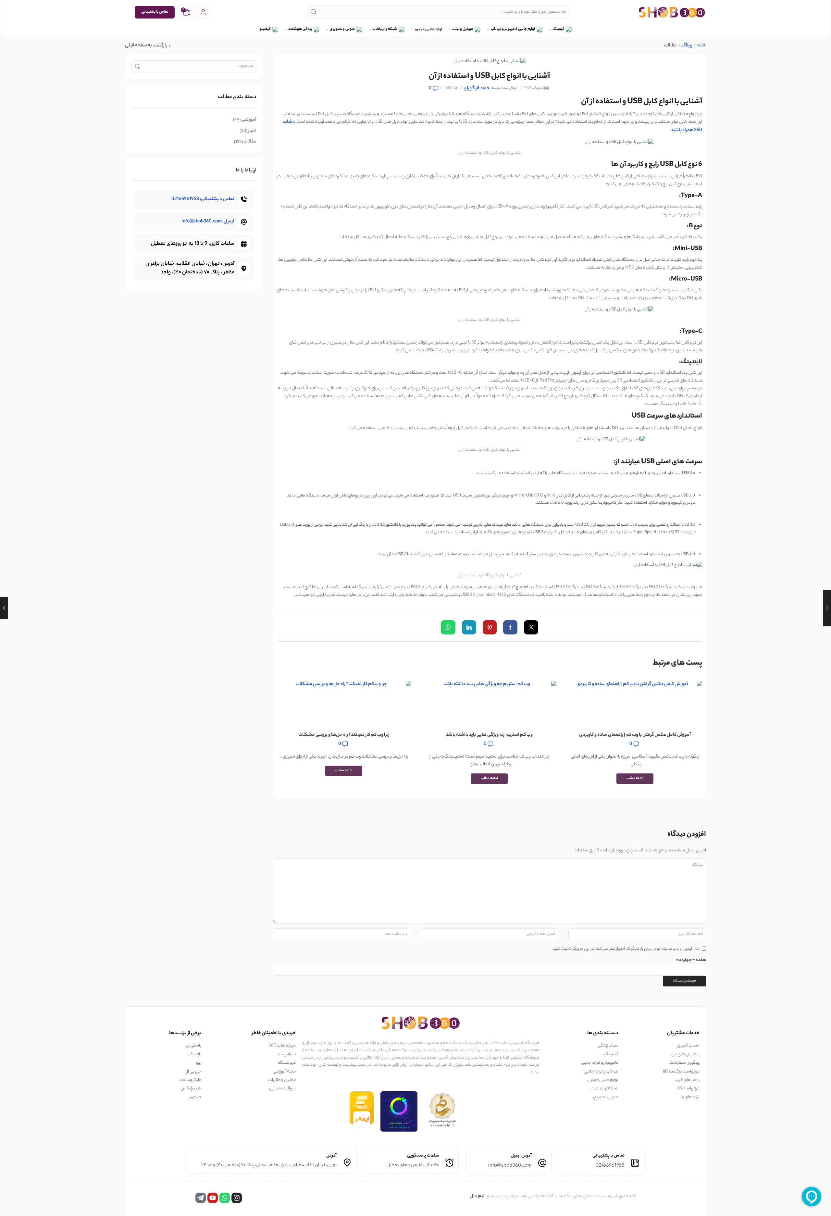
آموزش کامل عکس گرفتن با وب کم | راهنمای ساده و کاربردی (635, 735)
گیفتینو (265, 29)
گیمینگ (558, 29)
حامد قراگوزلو (477, 89)
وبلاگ (687, 46)
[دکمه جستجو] (313, 12)
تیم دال (477, 1196)
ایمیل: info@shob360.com (207, 222)
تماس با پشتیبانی (154, 12)
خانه (701, 46)
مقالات (670, 46)
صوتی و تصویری (342, 29)
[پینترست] (489, 629)
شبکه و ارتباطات (384, 29)
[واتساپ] (450, 629)
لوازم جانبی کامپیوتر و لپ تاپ (513, 29)
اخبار (252, 131)
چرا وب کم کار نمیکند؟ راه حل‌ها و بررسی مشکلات (344, 735)
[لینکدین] (469, 629)
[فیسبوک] (510, 629)
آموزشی (248, 120)
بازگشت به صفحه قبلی (146, 46)
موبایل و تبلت (462, 29)
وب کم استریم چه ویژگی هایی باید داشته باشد (489, 735)
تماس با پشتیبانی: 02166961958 (202, 199)
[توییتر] (529, 629)
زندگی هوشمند (300, 29)
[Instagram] (236, 1198)
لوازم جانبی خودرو (428, 30)
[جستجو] (137, 66)
